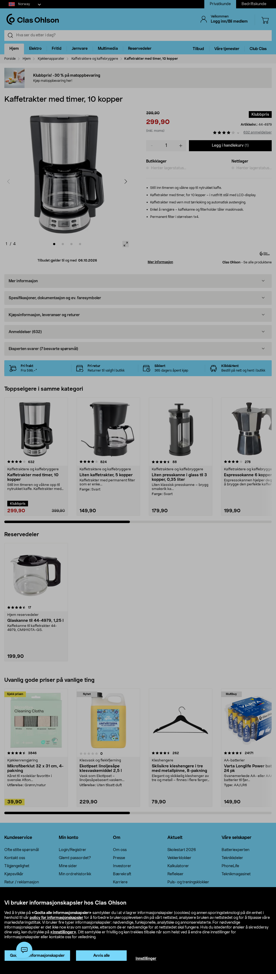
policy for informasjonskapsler (56, 918)
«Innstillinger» (63, 932)
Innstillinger (146, 959)
